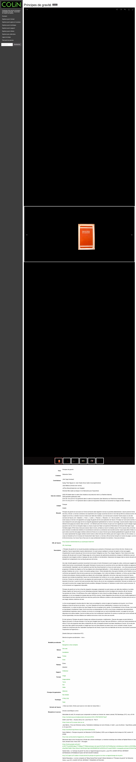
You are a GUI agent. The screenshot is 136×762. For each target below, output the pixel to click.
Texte (64, 682)
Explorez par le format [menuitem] (8, 19)
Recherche (17, 44)
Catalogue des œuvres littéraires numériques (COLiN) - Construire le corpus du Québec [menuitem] (11, 12)
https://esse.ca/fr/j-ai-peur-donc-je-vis (73, 722)
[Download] (129, 9)
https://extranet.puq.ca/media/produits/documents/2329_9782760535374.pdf (84, 717)
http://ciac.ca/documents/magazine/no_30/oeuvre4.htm (78, 737)
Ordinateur (65, 671)
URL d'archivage (66, 545)
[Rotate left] (121, 9)
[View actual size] (125, 9)
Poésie (64, 656)
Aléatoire (64, 691)
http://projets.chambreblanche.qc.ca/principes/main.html (78, 541)
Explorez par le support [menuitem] (8, 28)
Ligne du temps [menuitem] (6, 37)
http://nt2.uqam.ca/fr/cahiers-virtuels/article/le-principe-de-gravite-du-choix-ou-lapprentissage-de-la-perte (92, 755)
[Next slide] (131, 234)
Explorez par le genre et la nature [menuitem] (11, 22)
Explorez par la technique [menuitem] (9, 25)
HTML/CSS (65, 698)
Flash (63, 702)
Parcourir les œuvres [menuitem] (8, 40)
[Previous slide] (27, 234)
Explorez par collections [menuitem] (9, 34)
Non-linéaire (65, 695)
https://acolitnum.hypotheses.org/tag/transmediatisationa (78, 729)
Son (63, 684)
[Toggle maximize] (133, 9)
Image (64, 676)
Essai (63, 659)
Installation (65, 652)
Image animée (66, 679)
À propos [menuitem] (4, 16)
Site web (64, 648)
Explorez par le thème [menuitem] (8, 31)
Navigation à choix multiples (70, 645)
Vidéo (64, 687)
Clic (63, 641)
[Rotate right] (117, 9)
